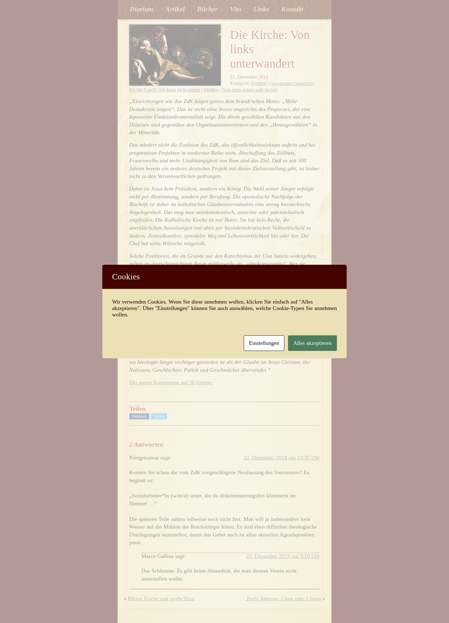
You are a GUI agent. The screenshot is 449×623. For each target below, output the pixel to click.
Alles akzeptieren (312, 343)
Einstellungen (264, 343)
